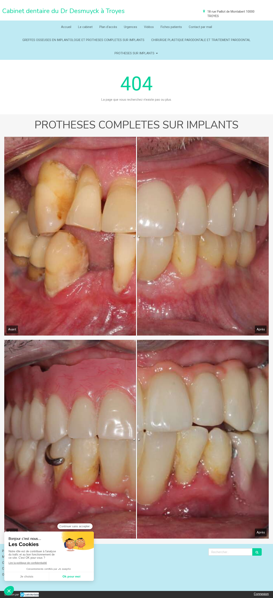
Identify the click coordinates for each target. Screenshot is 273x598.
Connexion (261, 594)
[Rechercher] (257, 552)
